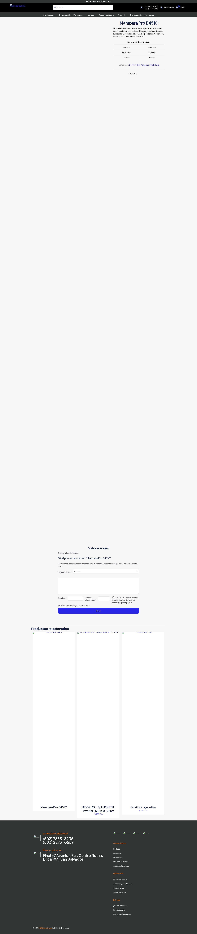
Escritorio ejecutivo (143, 807)
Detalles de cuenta (120, 862)
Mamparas (144, 65)
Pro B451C (154, 65)
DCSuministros (45, 928)
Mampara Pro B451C (53, 807)
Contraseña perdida (121, 866)
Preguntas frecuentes (122, 914)
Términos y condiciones (122, 884)
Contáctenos (118, 888)
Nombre (62, 598)
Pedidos (116, 849)
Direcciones (118, 857)
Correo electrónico (91, 598)
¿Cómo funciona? (120, 906)
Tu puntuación (65, 572)
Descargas (117, 853)
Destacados (134, 65)
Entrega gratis (119, 910)
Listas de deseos (120, 879)
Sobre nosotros (119, 892)
